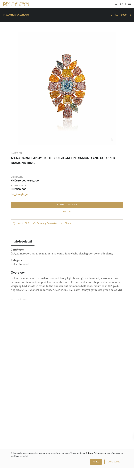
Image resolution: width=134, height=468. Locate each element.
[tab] (22, 241)
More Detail (114, 462)
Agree (96, 462)
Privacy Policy (92, 453)
